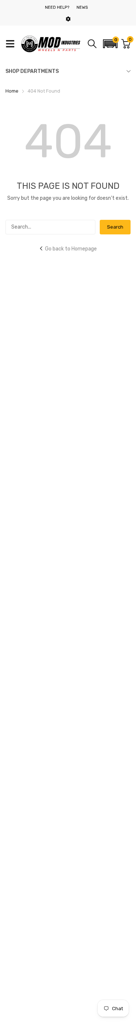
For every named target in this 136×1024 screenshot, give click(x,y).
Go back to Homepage (71, 249)
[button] (110, 43)
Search (115, 227)
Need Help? (57, 7)
